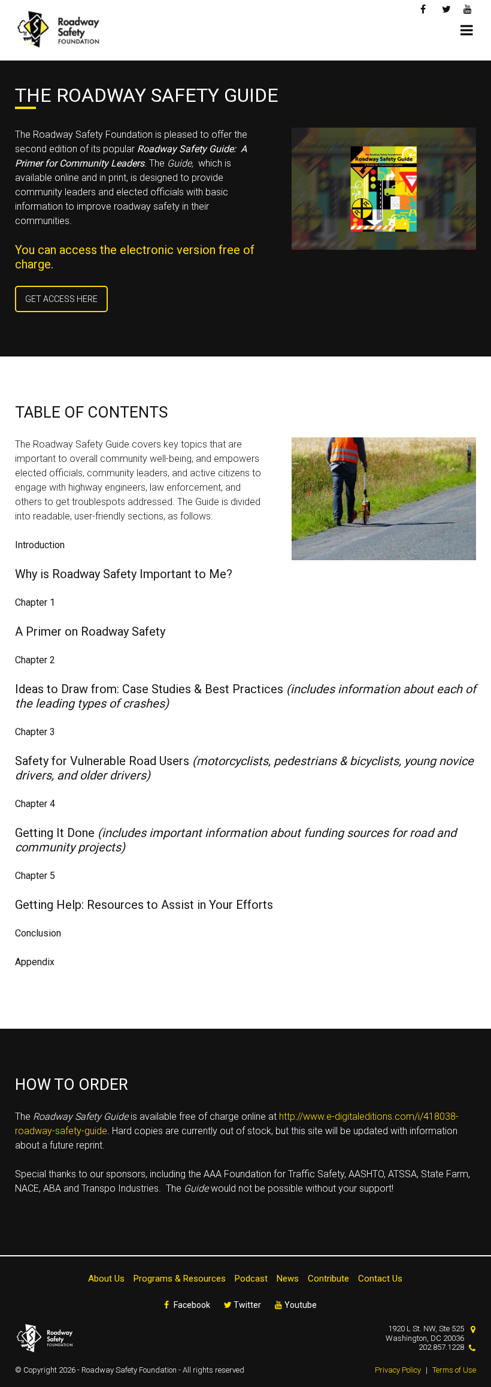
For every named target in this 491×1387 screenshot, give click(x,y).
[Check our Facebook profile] (425, 8)
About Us (106, 1278)
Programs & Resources (180, 1278)
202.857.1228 (441, 1347)
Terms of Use (454, 1369)
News (288, 1278)
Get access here (61, 299)
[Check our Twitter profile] (446, 8)
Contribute (328, 1278)
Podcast (251, 1278)
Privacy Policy (398, 1369)
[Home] (63, 30)
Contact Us (380, 1278)
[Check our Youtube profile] (468, 8)
